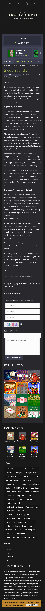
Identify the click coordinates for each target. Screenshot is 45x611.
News (29, 495)
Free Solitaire (33, 484)
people (9, 149)
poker (26, 514)
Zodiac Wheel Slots (28, 537)
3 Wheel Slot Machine (14, 469)
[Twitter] (24, 284)
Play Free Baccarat (26, 499)
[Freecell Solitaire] (34, 388)
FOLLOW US (35, 3)
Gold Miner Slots (20, 488)
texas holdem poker (13, 530)
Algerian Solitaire (31, 469)
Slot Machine (23, 522)
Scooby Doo (10, 522)
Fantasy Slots (22, 441)
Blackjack (18, 473)
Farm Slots (34, 441)
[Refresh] (21, 324)
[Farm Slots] (34, 436)
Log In (9, 553)
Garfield (9, 488)
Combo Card (10, 441)
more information (17, 605)
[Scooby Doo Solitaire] (22, 376)
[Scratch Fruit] (22, 388)
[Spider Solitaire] (34, 412)
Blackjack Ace (30, 473)
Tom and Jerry (29, 530)
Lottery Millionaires (31, 492)
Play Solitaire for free (14, 514)
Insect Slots (34, 488)
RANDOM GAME (23, 43)
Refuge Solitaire (10, 455)
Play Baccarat (11, 499)
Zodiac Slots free (12, 537)
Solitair (8, 526)
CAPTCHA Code (10, 331)
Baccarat (9, 473)
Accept (32, 605)
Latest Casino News (20, 65)
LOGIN (9, 3)
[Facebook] (22, 284)
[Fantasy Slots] (34, 376)
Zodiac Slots (20, 533)
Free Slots (22, 484)
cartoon (9, 480)
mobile (8, 495)
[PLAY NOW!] (11, 53)
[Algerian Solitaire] (10, 376)
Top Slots (9, 533)
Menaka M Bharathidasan (22, 276)
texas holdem (27, 526)
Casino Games (12, 556)
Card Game (27, 476)
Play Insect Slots (32, 507)
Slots (32, 522)
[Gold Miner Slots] (22, 412)
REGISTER (18, 3)
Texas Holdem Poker (22, 456)
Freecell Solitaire (34, 455)
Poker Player (8, 287)
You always (8, 111)
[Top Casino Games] (22, 15)
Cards (36, 476)
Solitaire (16, 526)
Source (7, 276)
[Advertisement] (24, 26)
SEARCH (26, 3)
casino (12, 284)
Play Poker (10, 511)
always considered (19, 87)
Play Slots (20, 511)
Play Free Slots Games (14, 507)
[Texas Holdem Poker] (34, 400)
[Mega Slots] (10, 388)
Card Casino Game (13, 476)
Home (8, 65)
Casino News (27, 480)
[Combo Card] (10, 412)
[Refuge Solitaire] (10, 400)
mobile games (18, 495)
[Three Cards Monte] (22, 400)
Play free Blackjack (13, 503)
